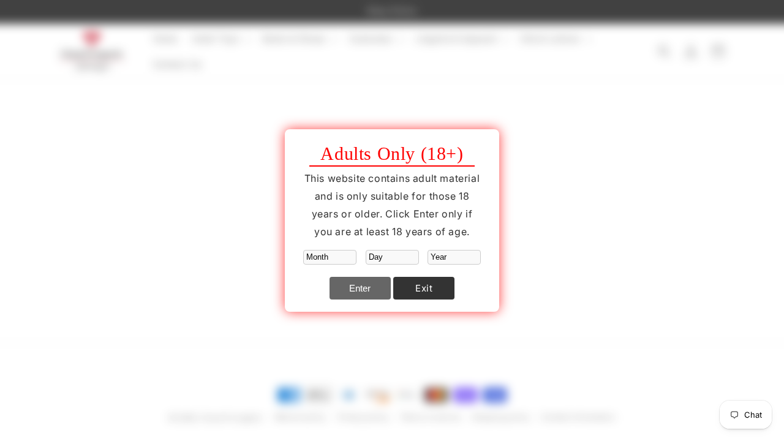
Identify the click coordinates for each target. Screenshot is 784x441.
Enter (360, 288)
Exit (423, 288)
